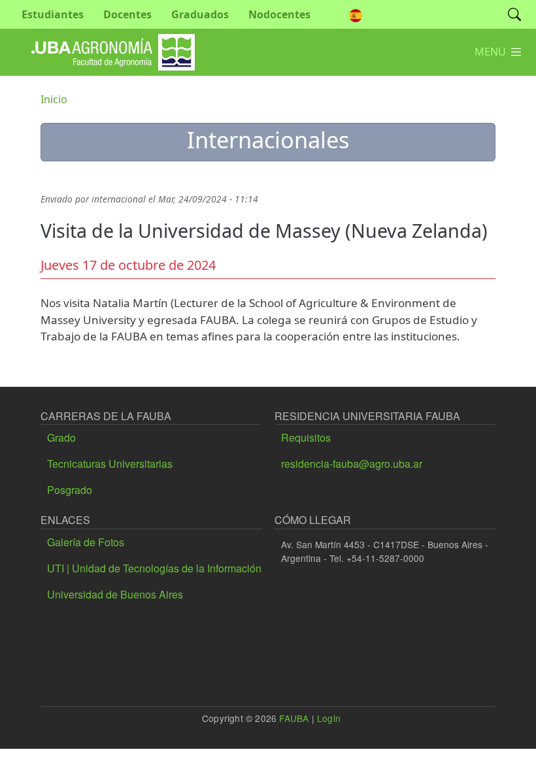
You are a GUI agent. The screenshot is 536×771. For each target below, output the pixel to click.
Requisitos (306, 437)
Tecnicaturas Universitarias (110, 463)
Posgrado (69, 489)
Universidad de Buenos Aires (115, 594)
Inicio (54, 99)
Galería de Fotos (85, 542)
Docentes (127, 14)
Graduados (200, 14)
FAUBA (294, 718)
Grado (61, 437)
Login (329, 718)
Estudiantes (53, 14)
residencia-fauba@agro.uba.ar (351, 463)
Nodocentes (279, 14)
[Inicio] (113, 43)
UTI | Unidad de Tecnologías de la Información (154, 568)
